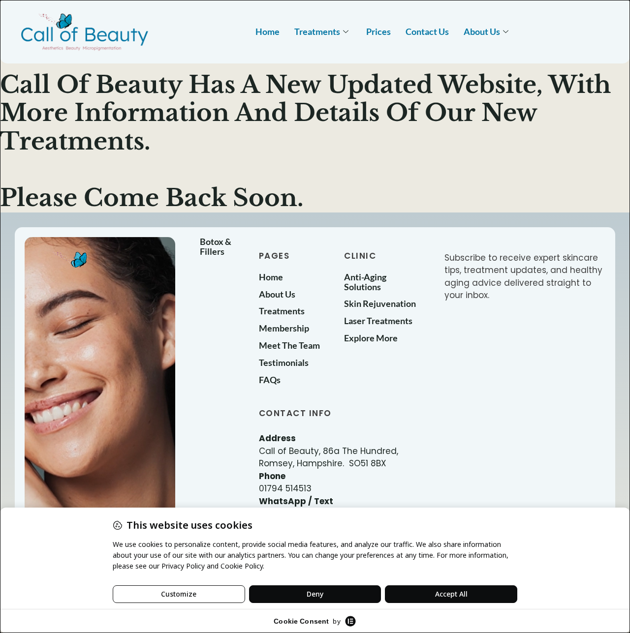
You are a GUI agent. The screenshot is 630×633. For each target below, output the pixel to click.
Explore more (371, 337)
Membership (284, 328)
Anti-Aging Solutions (365, 281)
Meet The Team (289, 345)
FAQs (270, 379)
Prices (378, 31)
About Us (482, 31)
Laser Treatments (378, 320)
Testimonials (284, 362)
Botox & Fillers (215, 246)
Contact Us (427, 31)
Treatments (317, 31)
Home (267, 31)
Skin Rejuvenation (380, 303)
